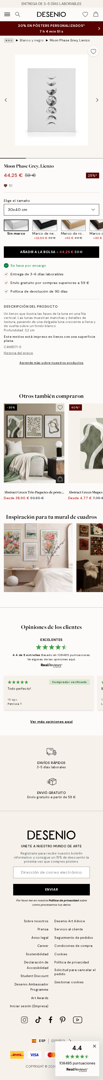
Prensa (43, 929)
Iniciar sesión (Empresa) (29, 1006)
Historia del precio (18, 353)
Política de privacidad (64, 900)
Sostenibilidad (37, 954)
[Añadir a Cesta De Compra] (60, 479)
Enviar (51, 889)
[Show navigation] (7, 14)
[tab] (13, 156)
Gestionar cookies (69, 982)
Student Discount (35, 976)
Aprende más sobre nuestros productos (51, 363)
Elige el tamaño (17, 200)
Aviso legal (40, 938)
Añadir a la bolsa (51, 252)
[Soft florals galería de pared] (38, 557)
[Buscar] (17, 14)
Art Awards (40, 998)
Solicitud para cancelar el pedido (75, 972)
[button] (77, 1058)
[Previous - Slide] (6, 100)
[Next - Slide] (97, 100)
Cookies (61, 954)
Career (43, 946)
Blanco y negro (32, 40)
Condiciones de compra (73, 946)
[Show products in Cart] (96, 14)
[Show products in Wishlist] (85, 14)
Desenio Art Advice (69, 921)
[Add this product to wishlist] (93, 51)
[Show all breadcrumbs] (9, 40)
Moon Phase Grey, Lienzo (70, 40)
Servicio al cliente (68, 929)
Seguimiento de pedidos (73, 938)
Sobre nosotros (36, 921)
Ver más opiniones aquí (51, 721)
